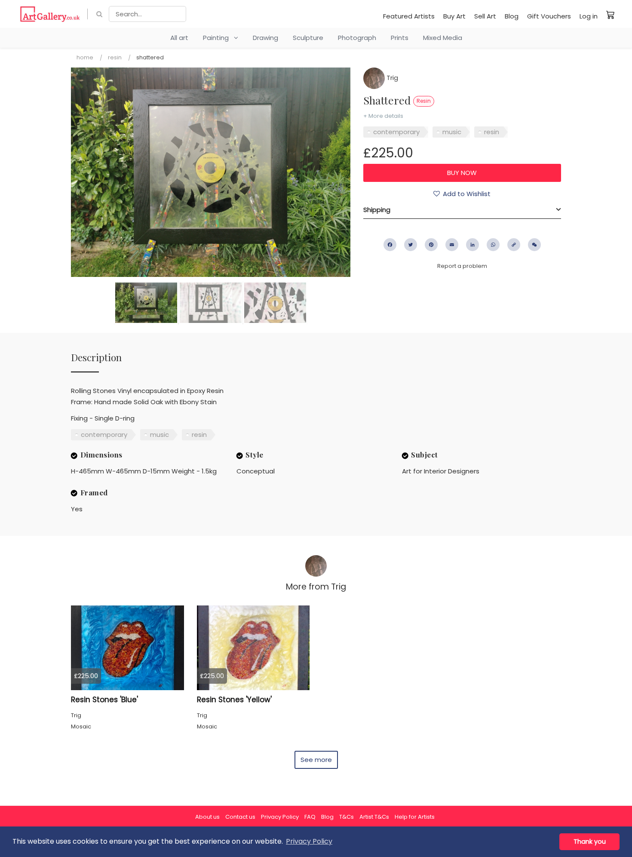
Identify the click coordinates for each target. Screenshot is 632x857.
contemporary (396, 131)
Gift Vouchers (549, 16)
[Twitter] (410, 244)
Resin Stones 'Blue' (104, 699)
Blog (511, 16)
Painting (218, 37)
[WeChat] (534, 244)
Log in (589, 16)
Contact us (240, 817)
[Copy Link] (513, 244)
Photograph (357, 37)
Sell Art (485, 16)
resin (491, 131)
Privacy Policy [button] (309, 841)
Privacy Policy (280, 817)
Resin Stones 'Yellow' (234, 699)
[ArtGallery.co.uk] (50, 14)
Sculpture (308, 37)
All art (179, 37)
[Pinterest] (431, 244)
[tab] (462, 209)
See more (316, 759)
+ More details (383, 116)
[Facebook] (390, 244)
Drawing (265, 37)
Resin (115, 57)
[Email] (452, 244)
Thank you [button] (590, 841)
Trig (391, 77)
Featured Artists (409, 16)
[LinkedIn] (472, 244)
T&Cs (346, 817)
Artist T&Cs (374, 817)
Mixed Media (442, 37)
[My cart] (610, 14)
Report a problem (462, 266)
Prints (399, 37)
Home (85, 57)
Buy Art (454, 16)
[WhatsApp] (493, 244)
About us (207, 817)
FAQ (310, 817)
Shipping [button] (376, 209)
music (451, 131)
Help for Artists (415, 817)
